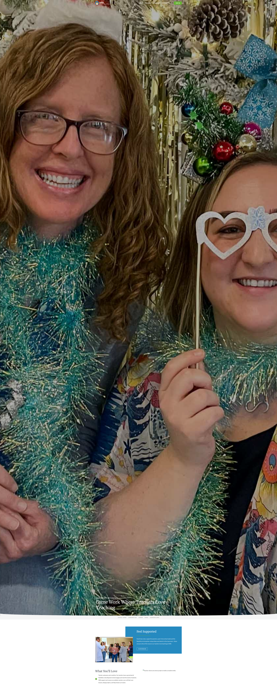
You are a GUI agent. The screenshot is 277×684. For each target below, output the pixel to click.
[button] (171, 3)
